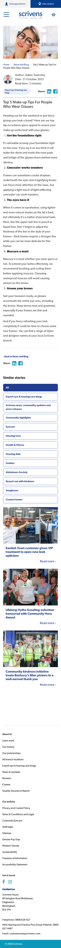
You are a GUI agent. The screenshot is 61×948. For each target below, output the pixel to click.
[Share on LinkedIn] (49, 91)
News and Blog (21, 64)
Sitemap (6, 833)
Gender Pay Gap (11, 839)
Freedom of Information (14, 858)
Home (6, 64)
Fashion (10, 463)
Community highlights (18, 417)
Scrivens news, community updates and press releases (28, 407)
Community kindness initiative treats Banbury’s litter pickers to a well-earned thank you (29, 675)
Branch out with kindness (20, 481)
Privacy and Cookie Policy (16, 808)
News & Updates (11, 771)
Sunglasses (12, 490)
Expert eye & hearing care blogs (16, 91)
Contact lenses (14, 499)
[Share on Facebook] (55, 91)
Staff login (7, 826)
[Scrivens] (30, 15)
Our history (8, 746)
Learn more (8, 740)
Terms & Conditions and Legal (18, 814)
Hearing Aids (13, 454)
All (7, 387)
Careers (6, 784)
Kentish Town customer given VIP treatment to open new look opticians (29, 551)
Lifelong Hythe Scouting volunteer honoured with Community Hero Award (30, 613)
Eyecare (10, 426)
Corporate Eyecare (12, 820)
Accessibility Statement (14, 864)
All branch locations (13, 759)
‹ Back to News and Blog (15, 356)
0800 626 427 (22, 919)
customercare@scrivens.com (25, 933)
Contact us (8, 889)
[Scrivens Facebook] (3, 882)
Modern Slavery (10, 845)
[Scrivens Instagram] (10, 882)
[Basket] (53, 14)
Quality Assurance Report (16, 790)
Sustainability (9, 851)
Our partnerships (11, 753)
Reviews (6, 778)
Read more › (48, 561)
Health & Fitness (15, 444)
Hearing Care (13, 435)
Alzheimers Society (17, 472)
